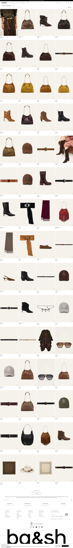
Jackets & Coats (18, 515)
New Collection (41, 515)
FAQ (5, 513)
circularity (29, 516)
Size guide (6, 515)
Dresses (17, 512)
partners (29, 515)
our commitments (30, 512)
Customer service (7, 512)
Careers (40, 514)
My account (6, 514)
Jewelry (12, 7)
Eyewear (7, 7)
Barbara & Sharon (41, 512)
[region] (36, 546)
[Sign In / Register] (68, 2)
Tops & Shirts (18, 514)
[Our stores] (66, 2)
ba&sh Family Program (42, 516)
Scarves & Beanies (18, 7)
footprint (29, 513)
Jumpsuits (18, 513)
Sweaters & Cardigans (19, 516)
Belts (9, 7)
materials (29, 514)
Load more (36, 493)
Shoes (2, 7)
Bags (4, 7)
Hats (14, 7)
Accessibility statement (8, 516)
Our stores (40, 513)
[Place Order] (70, 2)
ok (66, 514)
